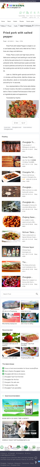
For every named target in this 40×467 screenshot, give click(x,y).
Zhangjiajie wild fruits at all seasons (14, 374)
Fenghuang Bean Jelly (11, 385)
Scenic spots (30, 21)
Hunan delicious (27, 127)
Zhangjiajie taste (8, 129)
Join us (28, 453)
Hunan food (7, 127)
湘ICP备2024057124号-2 (8, 455)
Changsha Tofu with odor (28, 173)
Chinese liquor (28, 247)
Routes (22, 21)
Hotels (15, 21)
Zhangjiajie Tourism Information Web (10, 457)
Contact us (21, 453)
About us (4, 453)
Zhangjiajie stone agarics (29, 203)
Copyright (12, 453)
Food (7, 25)
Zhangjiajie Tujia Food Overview (13, 377)
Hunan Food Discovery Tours (29, 158)
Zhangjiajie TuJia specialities (29, 143)
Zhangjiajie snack (16, 127)
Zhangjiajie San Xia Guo (11, 379)
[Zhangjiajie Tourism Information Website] (13, 5)
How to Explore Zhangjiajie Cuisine (14, 371)
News (9, 21)
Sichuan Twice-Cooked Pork (28, 233)
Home (3, 21)
